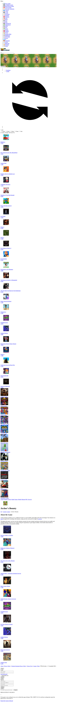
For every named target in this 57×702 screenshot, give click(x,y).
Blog (38, 666)
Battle (13, 499)
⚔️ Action (5, 42)
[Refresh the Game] (29, 126)
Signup (2, 687)
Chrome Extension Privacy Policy (18, 666)
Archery (9, 499)
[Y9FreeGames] (5, 50)
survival (40, 519)
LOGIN (2, 676)
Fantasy (16, 499)
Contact (35, 666)
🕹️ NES (5, 27)
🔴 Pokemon (6, 16)
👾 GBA (5, 22)
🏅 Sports (5, 46)
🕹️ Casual (5, 11)
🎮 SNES (5, 26)
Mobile (19, 499)
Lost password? (4, 674)
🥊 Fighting (6, 31)
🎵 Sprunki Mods (7, 34)
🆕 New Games (6, 3)
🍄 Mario (5, 19)
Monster (23, 499)
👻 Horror (5, 38)
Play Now (3, 66)
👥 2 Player (6, 10)
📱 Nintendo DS (7, 23)
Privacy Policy (7, 666)
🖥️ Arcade (5, 12)
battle (2, 519)
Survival (30, 499)
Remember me (5, 675)
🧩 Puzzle (5, 28)
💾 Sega (5, 20)
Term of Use (29, 666)
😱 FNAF (5, 32)
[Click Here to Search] (14, 53)
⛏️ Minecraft (6, 43)
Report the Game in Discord (7, 700)
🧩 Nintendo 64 (6, 24)
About (2, 666)
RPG (26, 499)
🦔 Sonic (5, 18)
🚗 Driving (5, 30)
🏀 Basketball (6, 40)
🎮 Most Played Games (8, 6)
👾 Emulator (6, 15)
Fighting (6, 499)
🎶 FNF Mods (6, 36)
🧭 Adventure (6, 14)
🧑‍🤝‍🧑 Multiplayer (6, 35)
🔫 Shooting (6, 44)
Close (2, 668)
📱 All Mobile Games (8, 5)
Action (2, 499)
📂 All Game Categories (8, 9)
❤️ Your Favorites (7, 7)
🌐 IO (4, 39)
